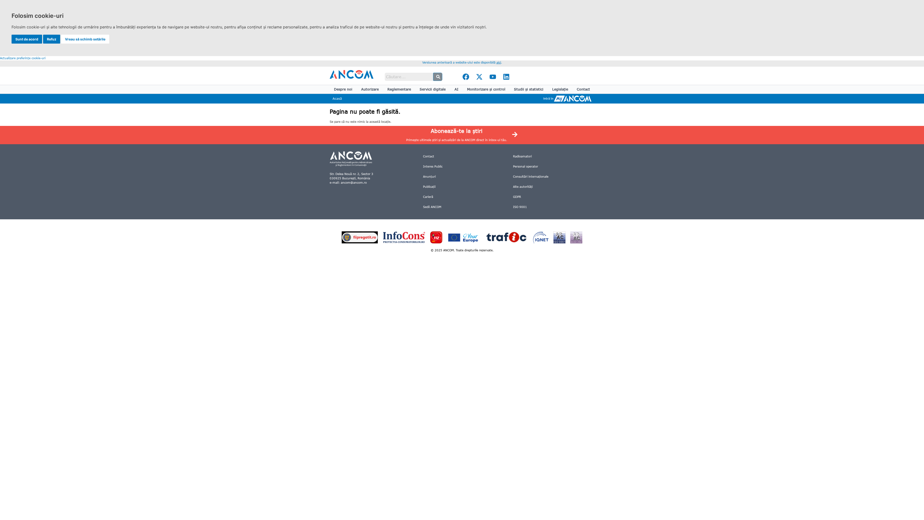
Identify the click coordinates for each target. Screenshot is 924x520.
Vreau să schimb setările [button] (85, 39)
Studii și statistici (528, 89)
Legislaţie (560, 89)
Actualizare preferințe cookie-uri (22, 58)
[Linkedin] (506, 77)
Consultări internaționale (530, 176)
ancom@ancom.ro (354, 182)
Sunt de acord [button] (26, 39)
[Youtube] (493, 77)
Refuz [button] (51, 39)
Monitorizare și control (486, 89)
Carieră (428, 197)
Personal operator (525, 166)
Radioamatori (522, 156)
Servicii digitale (433, 89)
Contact (583, 89)
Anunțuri (429, 176)
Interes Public (433, 166)
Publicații (429, 186)
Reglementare (399, 89)
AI (456, 89)
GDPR (517, 197)
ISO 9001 (520, 207)
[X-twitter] (479, 77)
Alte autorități (523, 186)
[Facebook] (466, 77)
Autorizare (370, 89)
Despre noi (343, 89)
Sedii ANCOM (432, 207)
